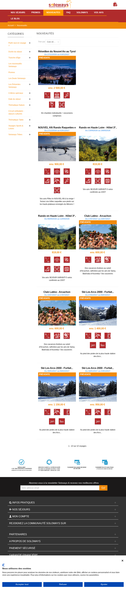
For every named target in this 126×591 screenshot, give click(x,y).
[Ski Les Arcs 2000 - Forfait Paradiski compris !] (98, 312)
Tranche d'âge (14, 58)
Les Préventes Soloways (14, 85)
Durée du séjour (15, 52)
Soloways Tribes (15, 134)
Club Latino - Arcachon (97, 216)
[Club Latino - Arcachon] (98, 236)
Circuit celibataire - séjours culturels (16, 112)
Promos (11, 72)
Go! (103, 488)
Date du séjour (14, 99)
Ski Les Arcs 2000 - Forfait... (98, 292)
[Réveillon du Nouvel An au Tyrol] (57, 72)
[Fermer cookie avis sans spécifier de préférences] (122, 560)
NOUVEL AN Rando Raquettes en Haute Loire (64, 127)
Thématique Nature (16, 105)
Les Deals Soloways (17, 78)
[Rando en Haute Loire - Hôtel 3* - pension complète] (98, 148)
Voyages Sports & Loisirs (15, 127)
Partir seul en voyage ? (17, 44)
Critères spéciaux (15, 93)
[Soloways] (60, 4)
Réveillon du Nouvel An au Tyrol (57, 51)
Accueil (11, 25)
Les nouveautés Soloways (15, 65)
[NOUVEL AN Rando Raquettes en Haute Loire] (57, 148)
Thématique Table (16, 120)
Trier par (41, 42)
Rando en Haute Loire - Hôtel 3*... (98, 127)
